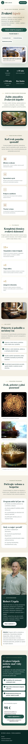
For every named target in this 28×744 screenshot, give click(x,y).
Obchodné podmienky (6, 738)
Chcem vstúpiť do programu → (14, 30)
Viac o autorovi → (10, 623)
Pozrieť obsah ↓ (14, 33)
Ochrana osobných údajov (6, 740)
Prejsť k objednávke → (14, 716)
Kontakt (2, 736)
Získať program (23, 2)
